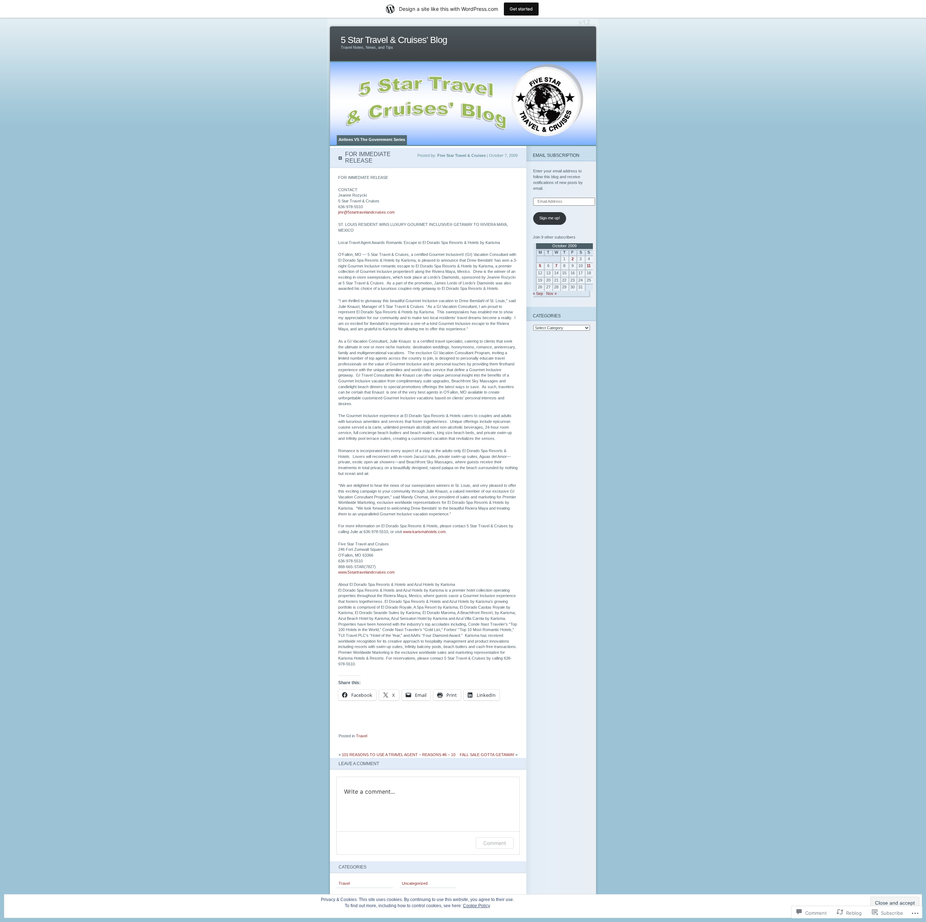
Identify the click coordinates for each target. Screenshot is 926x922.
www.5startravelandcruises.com (366, 572)
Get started (521, 9)
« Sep (538, 293)
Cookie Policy (476, 905)
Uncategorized (415, 883)
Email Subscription (556, 155)
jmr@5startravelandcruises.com (366, 212)
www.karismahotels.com (424, 531)
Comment (494, 843)
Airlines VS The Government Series (372, 139)
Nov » (551, 293)
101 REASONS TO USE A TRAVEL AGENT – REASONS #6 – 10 (398, 754)
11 (589, 265)
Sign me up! (549, 218)
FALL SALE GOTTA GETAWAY (487, 754)
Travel (361, 736)
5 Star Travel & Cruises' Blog (394, 40)
